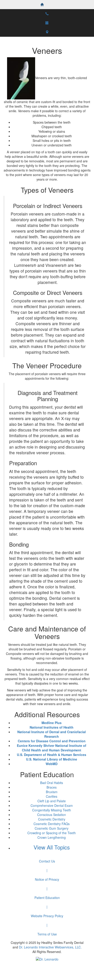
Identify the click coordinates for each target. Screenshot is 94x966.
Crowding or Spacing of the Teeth (51, 833)
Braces (52, 787)
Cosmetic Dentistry (51, 819)
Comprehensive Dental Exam (52, 805)
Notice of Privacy (47, 879)
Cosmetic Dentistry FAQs (52, 823)
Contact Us (47, 861)
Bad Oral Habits (51, 782)
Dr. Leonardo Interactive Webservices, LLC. (50, 947)
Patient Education (47, 897)
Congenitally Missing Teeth (51, 810)
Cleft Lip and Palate (51, 801)
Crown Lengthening (51, 837)
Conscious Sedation (51, 814)
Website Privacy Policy (47, 916)
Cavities (51, 796)
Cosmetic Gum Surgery (51, 828)
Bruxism (51, 791)
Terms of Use (47, 934)
